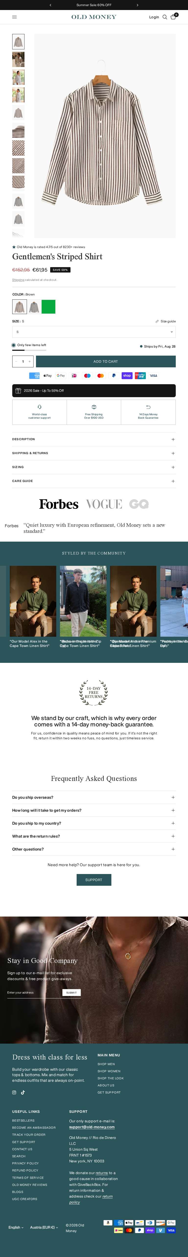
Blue (34, 306)
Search (18, 1156)
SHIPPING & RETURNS (30, 453)
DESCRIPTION (23, 439)
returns (102, 1173)
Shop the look (111, 1078)
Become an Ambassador (34, 1127)
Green (48, 306)
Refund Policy (25, 1170)
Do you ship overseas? (33, 797)
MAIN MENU (109, 1055)
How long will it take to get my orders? (47, 810)
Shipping (18, 279)
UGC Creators (24, 1199)
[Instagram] (14, 1092)
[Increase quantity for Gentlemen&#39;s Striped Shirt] (29, 361)
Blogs (17, 1191)
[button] (94, 880)
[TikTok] (23, 1092)
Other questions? (28, 849)
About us (106, 1085)
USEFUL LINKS (26, 1111)
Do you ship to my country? (36, 823)
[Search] (165, 17)
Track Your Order (29, 1134)
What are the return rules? (36, 836)
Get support (109, 1092)
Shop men (106, 1064)
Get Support (23, 1142)
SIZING (18, 467)
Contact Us (22, 1149)
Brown (19, 306)
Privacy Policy (25, 1163)
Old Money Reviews (29, 1184)
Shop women (109, 1071)
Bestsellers (23, 1120)
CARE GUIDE (22, 480)
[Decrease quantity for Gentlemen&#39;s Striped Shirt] (16, 361)
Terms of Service (28, 1177)
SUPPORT (78, 1111)
